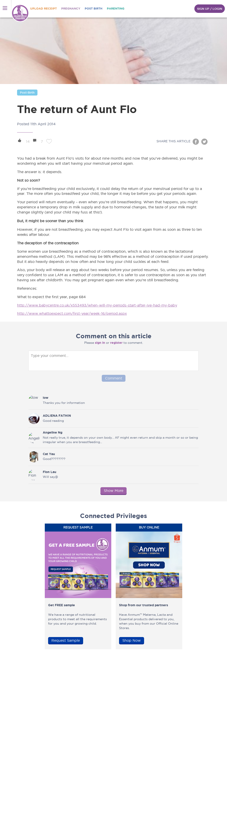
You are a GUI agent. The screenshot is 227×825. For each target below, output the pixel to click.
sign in (100, 342)
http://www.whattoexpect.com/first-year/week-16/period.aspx (72, 313)
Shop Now (131, 640)
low (45, 397)
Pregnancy (70, 8)
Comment (113, 378)
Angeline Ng (52, 432)
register (116, 342)
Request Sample (65, 640)
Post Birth (93, 8)
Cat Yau (49, 454)
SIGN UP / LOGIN (209, 8)
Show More (113, 491)
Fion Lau (49, 472)
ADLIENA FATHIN (57, 415)
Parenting (115, 8)
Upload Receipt (43, 8)
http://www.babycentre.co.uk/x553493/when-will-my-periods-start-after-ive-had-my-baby (97, 305)
